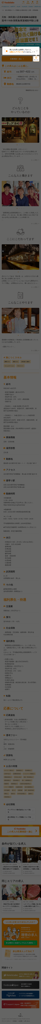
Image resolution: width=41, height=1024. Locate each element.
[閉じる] (37, 51)
